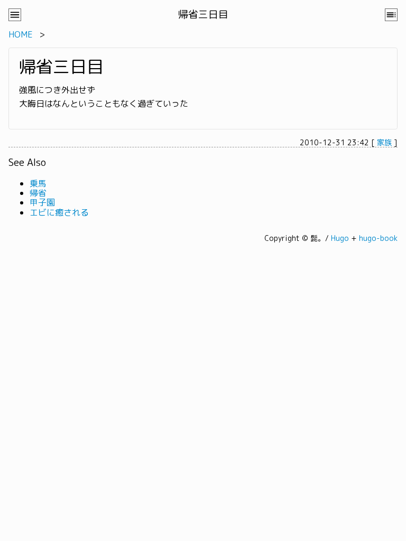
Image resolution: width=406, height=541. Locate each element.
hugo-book (378, 238)
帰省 (38, 193)
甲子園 (42, 202)
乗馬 (38, 183)
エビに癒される (59, 212)
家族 (384, 142)
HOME (20, 34)
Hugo (340, 238)
